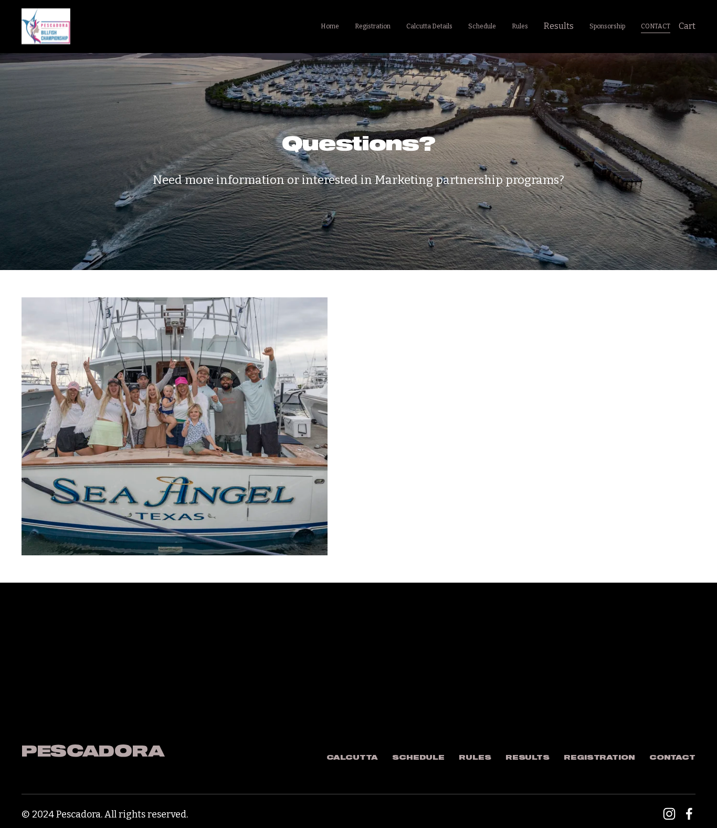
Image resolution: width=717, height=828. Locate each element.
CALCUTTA (352, 757)
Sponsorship (607, 26)
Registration (373, 26)
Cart (687, 26)
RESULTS (527, 757)
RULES (475, 757)
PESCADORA (93, 752)
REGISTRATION (599, 757)
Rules (520, 26)
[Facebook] (689, 814)
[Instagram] (669, 814)
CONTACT (655, 26)
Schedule (482, 26)
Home (330, 26)
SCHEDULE (418, 757)
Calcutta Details (429, 26)
